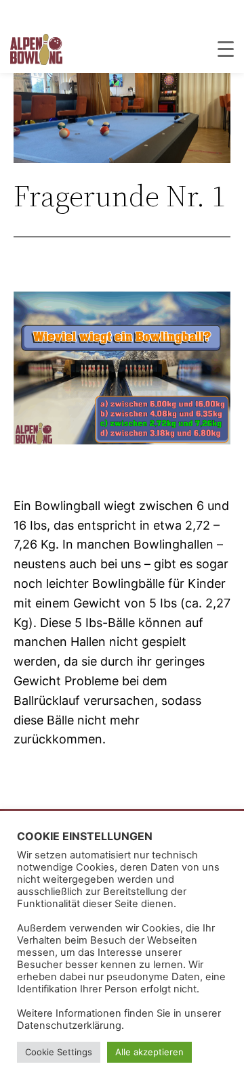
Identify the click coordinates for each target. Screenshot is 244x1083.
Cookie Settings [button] (58, 1051)
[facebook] (228, 13)
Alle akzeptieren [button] (149, 1051)
